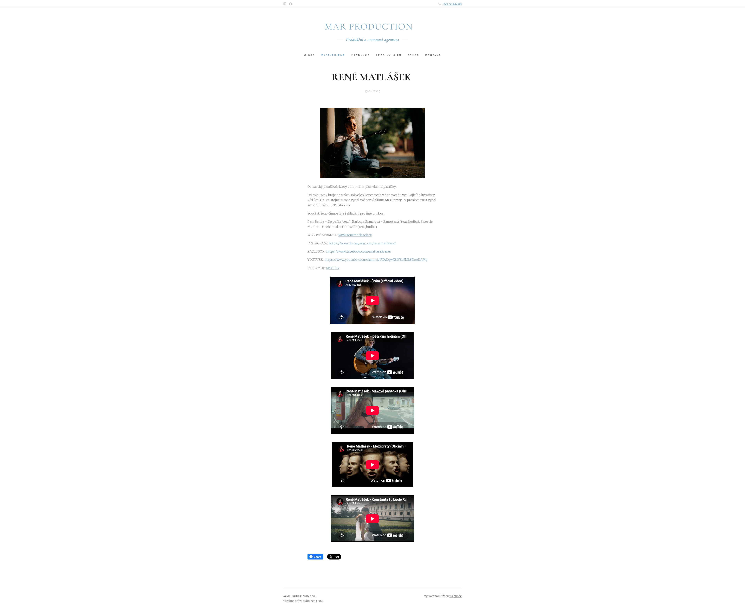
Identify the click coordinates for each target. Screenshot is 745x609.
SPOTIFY (332, 268)
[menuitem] (311, 55)
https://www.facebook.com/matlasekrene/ (358, 251)
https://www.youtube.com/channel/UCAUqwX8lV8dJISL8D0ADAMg (376, 259)
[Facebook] (290, 4)
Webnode (455, 596)
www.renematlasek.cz (355, 235)
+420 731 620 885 (452, 3)
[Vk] (284, 4)
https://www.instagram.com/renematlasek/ (362, 243)
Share (317, 556)
